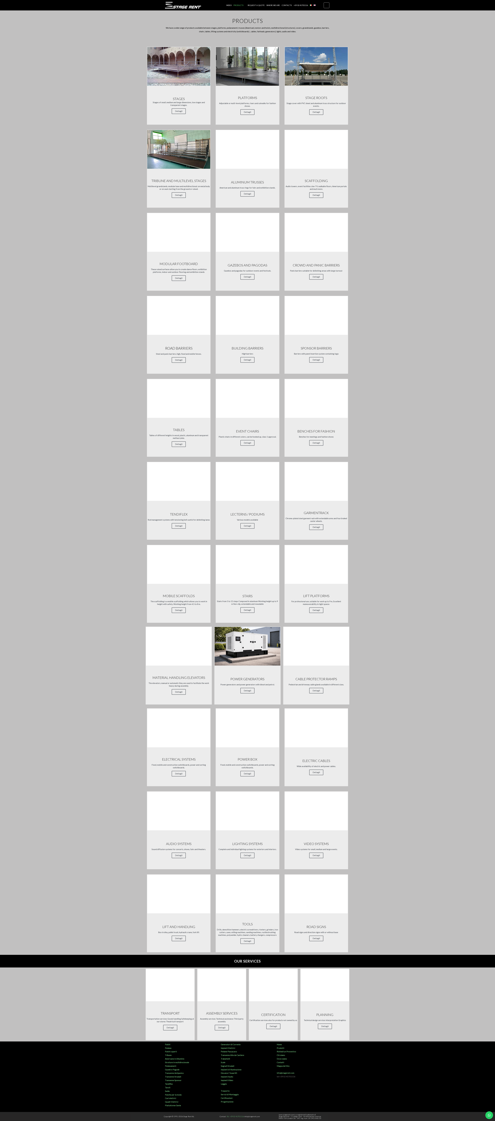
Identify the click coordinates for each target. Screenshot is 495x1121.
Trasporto (225, 1091)
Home (279, 1044)
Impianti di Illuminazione (231, 1069)
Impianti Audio (227, 1076)
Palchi (167, 1044)
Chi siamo (281, 1055)
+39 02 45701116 (301, 5)
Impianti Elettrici (228, 1048)
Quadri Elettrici (171, 1102)
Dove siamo (282, 1059)
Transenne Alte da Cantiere (232, 1055)
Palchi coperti (171, 1051)
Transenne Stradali (173, 1076)
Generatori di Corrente (231, 1044)
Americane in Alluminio (174, 1059)
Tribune (168, 1055)
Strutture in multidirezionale (177, 1062)
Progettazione (227, 1102)
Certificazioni (226, 1098)
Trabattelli (225, 1059)
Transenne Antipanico (174, 1073)
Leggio (224, 1084)
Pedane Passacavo (229, 1051)
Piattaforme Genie (173, 1105)
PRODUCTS (238, 5)
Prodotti (280, 1048)
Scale (223, 1062)
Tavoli (167, 1087)
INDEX (229, 5)
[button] (326, 5)
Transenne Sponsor (173, 1080)
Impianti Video (227, 1080)
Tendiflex (169, 1084)
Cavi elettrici (170, 1098)
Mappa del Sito (283, 1066)
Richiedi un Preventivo (286, 1051)
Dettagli (178, 111)
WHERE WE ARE (273, 5)
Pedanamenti (170, 1066)
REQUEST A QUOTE (256, 5)
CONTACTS (287, 5)
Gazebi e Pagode (172, 1069)
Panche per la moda (173, 1095)
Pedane (168, 1048)
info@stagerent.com (285, 1073)
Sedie (167, 1091)
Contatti (280, 1062)
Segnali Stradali (227, 1066)
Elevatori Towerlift (229, 1073)
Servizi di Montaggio (230, 1094)
